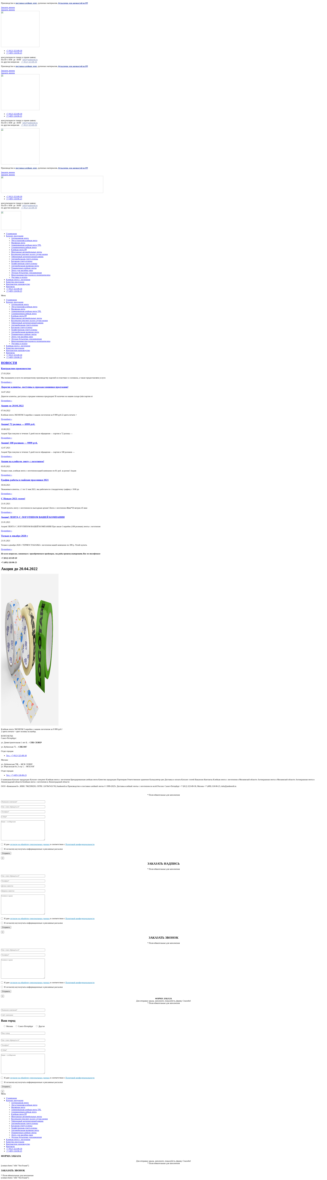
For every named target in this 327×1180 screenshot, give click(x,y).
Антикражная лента (20, 238)
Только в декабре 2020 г (14, 535)
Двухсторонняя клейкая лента (24, 240)
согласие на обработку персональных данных (30, 844)
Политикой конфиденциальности (80, 844)
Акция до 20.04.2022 (12, 405)
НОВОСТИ (9, 362)
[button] (163, 295)
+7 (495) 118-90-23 (14, 291)
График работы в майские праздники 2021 (25, 480)
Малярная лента (18, 243)
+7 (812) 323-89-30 (29, 62)
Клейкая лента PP (19, 250)
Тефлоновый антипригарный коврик (27, 257)
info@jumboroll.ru (30, 60)
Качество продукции (15, 282)
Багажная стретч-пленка (21, 261)
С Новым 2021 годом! (13, 498)
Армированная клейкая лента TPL (26, 245)
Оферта (33, 790)
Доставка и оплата (19, 277)
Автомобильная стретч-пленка (24, 259)
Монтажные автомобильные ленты (26, 252)
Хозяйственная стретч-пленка (24, 263)
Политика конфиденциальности (15, 790)
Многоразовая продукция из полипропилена (30, 275)
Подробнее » (6, 382)
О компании (11, 234)
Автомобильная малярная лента (25, 266)
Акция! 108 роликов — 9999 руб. (19, 443)
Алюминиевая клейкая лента (24, 247)
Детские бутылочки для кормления (26, 273)
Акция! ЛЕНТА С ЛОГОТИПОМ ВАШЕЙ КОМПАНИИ (33, 517)
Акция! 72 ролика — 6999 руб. (18, 424)
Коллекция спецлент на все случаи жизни (29, 254)
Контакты (10, 286)
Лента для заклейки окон (22, 270)
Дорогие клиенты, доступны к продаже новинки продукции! (34, 387)
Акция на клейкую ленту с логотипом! (22, 461)
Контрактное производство (18, 284)
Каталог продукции (14, 236)
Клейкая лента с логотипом (18, 280)
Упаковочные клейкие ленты (24, 268)
